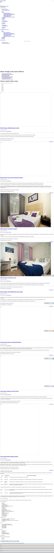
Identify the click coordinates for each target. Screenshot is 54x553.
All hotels (3, 84)
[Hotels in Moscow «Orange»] (4, 6)
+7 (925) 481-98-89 (8, 345)
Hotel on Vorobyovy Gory (7, 16)
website (10, 496)
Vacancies (3, 23)
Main (2, 11)
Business (3, 87)
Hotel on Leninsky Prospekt (7, 15)
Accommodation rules (5, 21)
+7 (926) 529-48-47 (8, 394)
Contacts (3, 19)
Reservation (3, 17)
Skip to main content (3, 0)
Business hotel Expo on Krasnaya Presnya (9, 14)
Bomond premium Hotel (7, 32)
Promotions (3, 18)
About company (4, 20)
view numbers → (51, 141)
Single (2, 91)
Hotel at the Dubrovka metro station (8, 13)
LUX (2, 90)
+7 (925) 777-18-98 (8, 232)
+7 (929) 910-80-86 (8, 131)
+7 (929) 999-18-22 (8, 295)
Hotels (3, 12)
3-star (2, 86)
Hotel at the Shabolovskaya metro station (9, 36)
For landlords (4, 27)
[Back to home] (2, 4)
